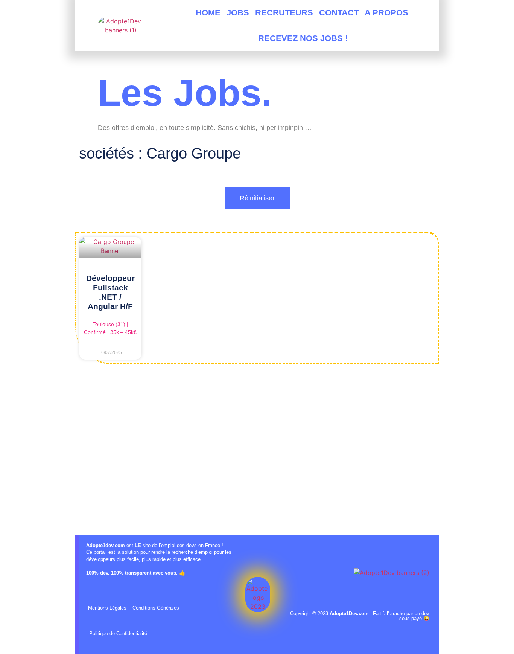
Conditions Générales (155, 608)
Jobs (238, 12)
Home (208, 12)
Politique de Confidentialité (118, 633)
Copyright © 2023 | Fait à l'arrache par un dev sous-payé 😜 (359, 616)
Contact (339, 12)
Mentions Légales (107, 608)
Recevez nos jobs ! (303, 38)
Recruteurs (284, 12)
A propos (386, 12)
